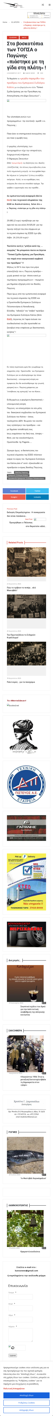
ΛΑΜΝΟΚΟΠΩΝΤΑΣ (18, 1205)
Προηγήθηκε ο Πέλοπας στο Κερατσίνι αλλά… (27, 523)
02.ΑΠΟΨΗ (15, 22)
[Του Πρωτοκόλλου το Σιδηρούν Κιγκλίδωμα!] (26, 606)
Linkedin (37, 497)
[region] (26, 1388)
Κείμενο (12, 1326)
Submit (13, 1355)
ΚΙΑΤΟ (24, 37)
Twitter (37, 491)
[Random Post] (42, 5)
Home (5, 22)
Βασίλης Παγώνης (21, 472)
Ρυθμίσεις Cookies (26, 1402)
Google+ (14, 497)
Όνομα (11, 1292)
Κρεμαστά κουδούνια (30, 1251)
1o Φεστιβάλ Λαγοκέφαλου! (33, 1178)
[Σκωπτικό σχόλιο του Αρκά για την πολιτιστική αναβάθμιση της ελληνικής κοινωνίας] (25, 983)
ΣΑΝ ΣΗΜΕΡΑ (15, 1030)
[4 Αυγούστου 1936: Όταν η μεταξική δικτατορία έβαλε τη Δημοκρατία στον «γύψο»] (25, 1053)
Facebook (14, 491)
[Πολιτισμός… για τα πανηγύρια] (26, 653)
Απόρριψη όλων (26, 1410)
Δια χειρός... (15, 960)
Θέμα (11, 1315)
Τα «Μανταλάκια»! (16, 700)
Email (11, 1304)
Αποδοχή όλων (26, 1395)
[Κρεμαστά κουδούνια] (25, 1228)
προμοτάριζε (17, 163)
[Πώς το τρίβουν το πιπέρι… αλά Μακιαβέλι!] (26, 562)
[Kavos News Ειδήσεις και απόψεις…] (13, 4)
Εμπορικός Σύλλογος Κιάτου (18, 475)
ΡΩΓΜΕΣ (13, 1132)
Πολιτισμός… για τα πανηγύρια (21, 682)
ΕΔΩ (9, 200)
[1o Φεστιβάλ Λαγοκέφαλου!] (25, 1155)
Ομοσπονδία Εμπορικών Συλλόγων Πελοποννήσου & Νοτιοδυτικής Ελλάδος (26, 478)
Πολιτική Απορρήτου (14, 1388)
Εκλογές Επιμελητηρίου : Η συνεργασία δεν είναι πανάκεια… (26, 512)
